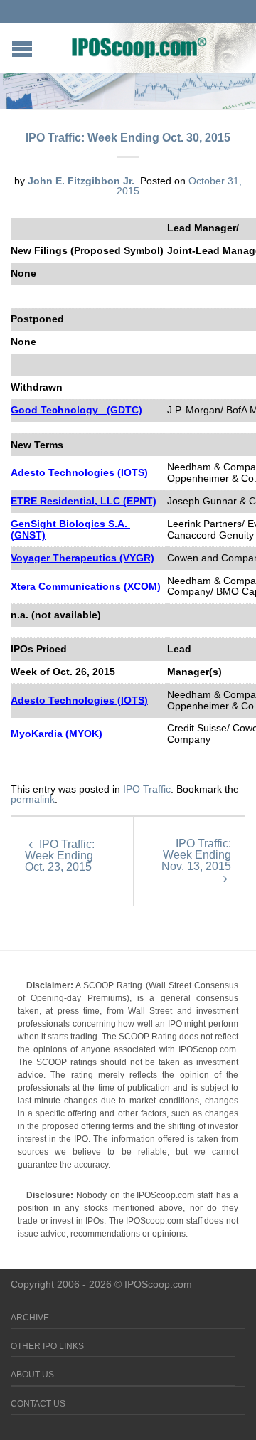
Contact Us (38, 1403)
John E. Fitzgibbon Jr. (81, 180)
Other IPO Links (47, 1346)
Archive (30, 1317)
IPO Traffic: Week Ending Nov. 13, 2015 (196, 854)
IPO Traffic (147, 789)
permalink (33, 799)
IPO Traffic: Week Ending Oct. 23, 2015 (60, 855)
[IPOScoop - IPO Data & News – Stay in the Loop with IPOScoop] (139, 47)
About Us (32, 1374)
